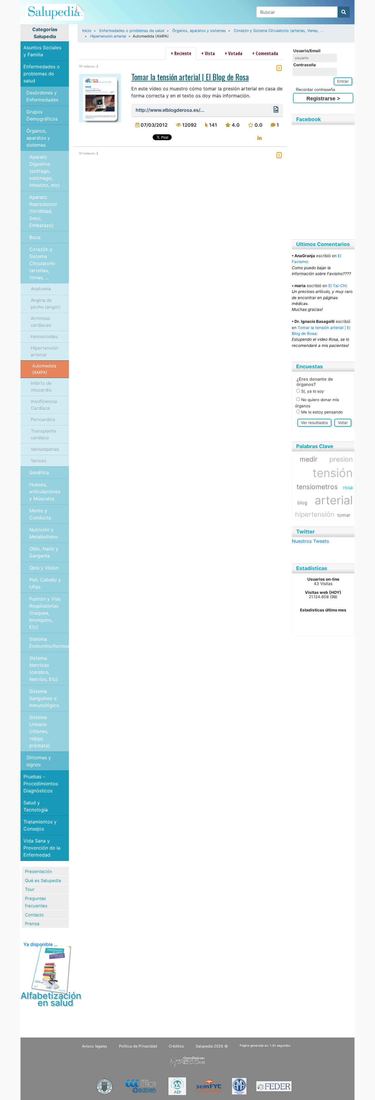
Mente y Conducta (40, 514)
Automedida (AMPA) (44, 369)
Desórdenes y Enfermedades (42, 96)
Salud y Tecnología (35, 806)
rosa (348, 487)
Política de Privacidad (138, 1046)
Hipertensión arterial (44, 351)
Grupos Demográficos (42, 115)
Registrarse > (323, 98)
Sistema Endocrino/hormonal (49, 642)
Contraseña (304, 64)
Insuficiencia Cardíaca (44, 405)
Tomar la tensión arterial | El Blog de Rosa (190, 77)
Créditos (176, 1046)
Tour (30, 889)
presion (341, 459)
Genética (39, 472)
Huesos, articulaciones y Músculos (44, 491)
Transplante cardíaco (43, 434)
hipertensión (314, 514)
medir (309, 459)
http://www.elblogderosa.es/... (170, 110)
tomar (343, 515)
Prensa (32, 923)
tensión (333, 473)
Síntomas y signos (38, 761)
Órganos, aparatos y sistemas (38, 138)
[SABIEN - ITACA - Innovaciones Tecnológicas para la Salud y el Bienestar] (140, 1086)
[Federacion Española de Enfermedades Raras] (274, 1086)
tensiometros (317, 487)
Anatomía (41, 288)
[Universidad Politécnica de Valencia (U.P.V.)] (104, 1086)
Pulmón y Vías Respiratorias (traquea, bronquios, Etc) (45, 613)
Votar (343, 422)
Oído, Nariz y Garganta (43, 552)
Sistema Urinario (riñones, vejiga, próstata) (39, 731)
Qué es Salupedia (43, 880)
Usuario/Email (307, 50)
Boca (34, 237)
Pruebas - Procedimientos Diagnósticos (40, 784)
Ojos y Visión (43, 568)
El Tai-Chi (337, 285)
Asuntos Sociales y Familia (42, 51)
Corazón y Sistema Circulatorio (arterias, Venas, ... (42, 263)
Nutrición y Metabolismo (43, 533)
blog (302, 503)
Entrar (343, 81)
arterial (334, 500)
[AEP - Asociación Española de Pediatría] (177, 1086)
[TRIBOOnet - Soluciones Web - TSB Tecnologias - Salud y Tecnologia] (187, 1061)
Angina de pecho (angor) (46, 303)
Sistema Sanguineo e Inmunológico (44, 698)
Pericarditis (43, 419)
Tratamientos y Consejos (40, 825)
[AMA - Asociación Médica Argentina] (239, 1086)
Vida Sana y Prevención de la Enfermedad (41, 848)
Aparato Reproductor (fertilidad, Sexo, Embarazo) (43, 211)
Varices (38, 460)
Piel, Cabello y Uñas (45, 583)
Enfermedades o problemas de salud (41, 74)
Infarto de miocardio (41, 386)
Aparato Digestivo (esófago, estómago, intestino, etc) (44, 171)
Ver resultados (314, 422)
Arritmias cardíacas (41, 322)
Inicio (86, 30)
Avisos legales (94, 1046)
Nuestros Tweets (310, 541)
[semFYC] (209, 1086)
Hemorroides (44, 336)
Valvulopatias (45, 449)
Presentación (38, 871)
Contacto (34, 915)
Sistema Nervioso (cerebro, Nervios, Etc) (43, 668)
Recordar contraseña (315, 89)
